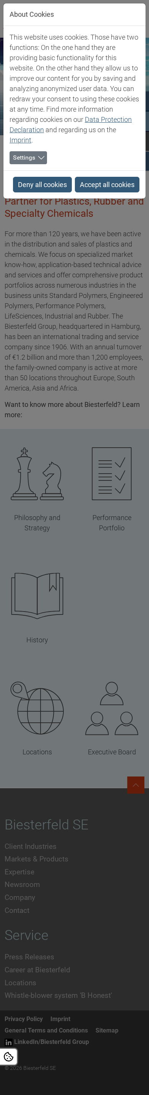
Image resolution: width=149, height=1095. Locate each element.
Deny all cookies (42, 185)
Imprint (20, 140)
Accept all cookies (107, 185)
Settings (24, 157)
